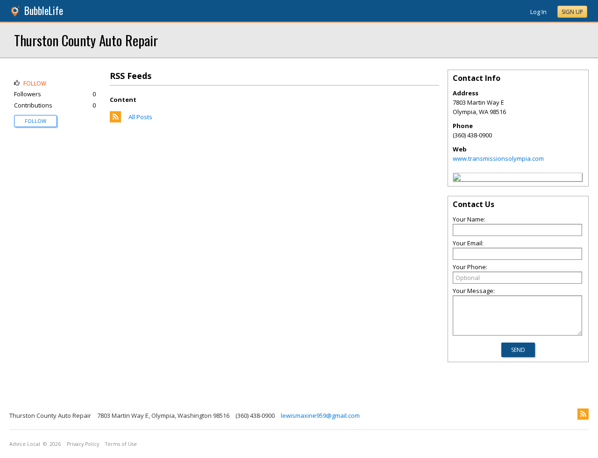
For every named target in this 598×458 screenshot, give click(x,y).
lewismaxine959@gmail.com (320, 415)
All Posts (140, 117)
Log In (538, 11)
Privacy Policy (83, 444)
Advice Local (24, 444)
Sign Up (572, 12)
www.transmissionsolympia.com (498, 158)
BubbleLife (43, 10)
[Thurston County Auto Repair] (457, 178)
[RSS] (583, 414)
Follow (35, 120)
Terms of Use (121, 444)
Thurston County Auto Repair (86, 40)
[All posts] (115, 120)
